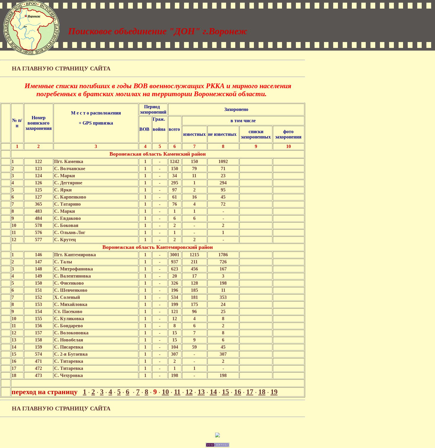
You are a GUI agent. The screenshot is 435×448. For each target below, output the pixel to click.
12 (189, 392)
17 (249, 392)
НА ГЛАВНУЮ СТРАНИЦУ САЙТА (61, 68)
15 (225, 392)
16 (237, 392)
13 (201, 392)
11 (177, 392)
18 (261, 392)
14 (213, 392)
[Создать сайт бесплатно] (217, 445)
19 (274, 392)
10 (165, 392)
